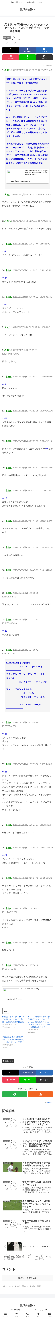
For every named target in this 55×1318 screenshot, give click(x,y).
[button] (44, 57)
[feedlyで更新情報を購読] (14, 1094)
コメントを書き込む (27, 1278)
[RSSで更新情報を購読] (40, 1094)
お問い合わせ (14, 1310)
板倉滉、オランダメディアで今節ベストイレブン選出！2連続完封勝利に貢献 (13, 1019)
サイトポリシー (40, 1310)
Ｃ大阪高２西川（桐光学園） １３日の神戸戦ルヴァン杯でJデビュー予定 (13, 1039)
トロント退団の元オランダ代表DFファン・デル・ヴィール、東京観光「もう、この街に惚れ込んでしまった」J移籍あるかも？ (39, 1022)
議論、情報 (9, 1061)
